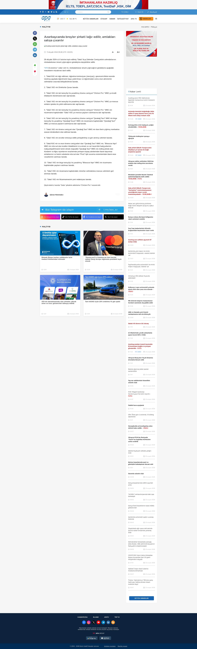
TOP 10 (117, 617)
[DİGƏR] (155, 18)
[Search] (108, 12)
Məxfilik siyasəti (122, 646)
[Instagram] (43, 12)
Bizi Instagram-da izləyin (51, 217)
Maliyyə (154, 27)
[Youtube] (48, 12)
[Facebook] (40, 12)
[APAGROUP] (98, 633)
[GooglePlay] (92, 638)
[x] (94, 623)
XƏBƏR (112, 19)
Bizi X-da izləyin (112, 217)
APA (46, 68)
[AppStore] (105, 638)
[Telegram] (51, 12)
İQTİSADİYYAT (123, 19)
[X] (45, 12)
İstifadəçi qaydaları (110, 646)
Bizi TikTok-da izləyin (71, 217)
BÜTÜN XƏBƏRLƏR (90, 19)
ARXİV (106, 617)
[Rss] (56, 12)
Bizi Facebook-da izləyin (93, 217)
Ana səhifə (145, 27)
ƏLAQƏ (95, 617)
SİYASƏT (103, 19)
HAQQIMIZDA (82, 617)
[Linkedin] (54, 12)
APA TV (134, 19)
